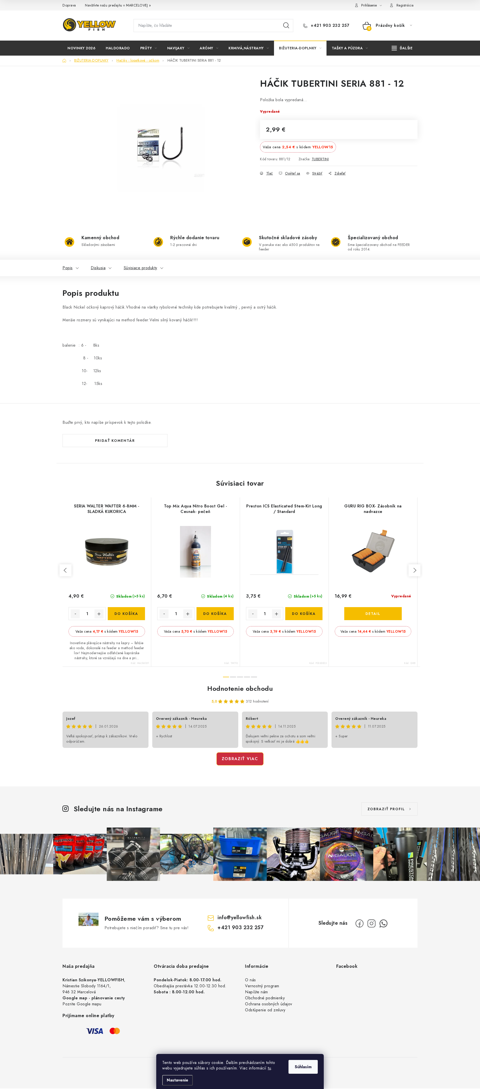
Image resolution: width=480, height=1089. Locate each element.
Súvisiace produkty (140, 268)
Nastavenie (177, 1080)
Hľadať (286, 25)
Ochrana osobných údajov (268, 1004)
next (414, 570)
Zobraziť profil (386, 808)
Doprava (69, 5)
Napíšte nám (256, 992)
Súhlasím (303, 1067)
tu (269, 1068)
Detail (373, 613)
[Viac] (402, 48)
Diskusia (98, 268)
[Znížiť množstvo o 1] (75, 613)
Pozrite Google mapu (82, 1004)
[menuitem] (81, 48)
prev (66, 570)
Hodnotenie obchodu (240, 688)
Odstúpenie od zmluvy (265, 1010)
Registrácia (405, 5)
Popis (67, 268)
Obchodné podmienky (265, 998)
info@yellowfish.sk (240, 917)
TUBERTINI (320, 159)
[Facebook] (360, 923)
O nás (250, 980)
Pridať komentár (115, 440)
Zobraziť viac (240, 759)
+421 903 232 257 (329, 25)
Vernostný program (262, 986)
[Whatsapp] (384, 923)
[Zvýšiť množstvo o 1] (99, 613)
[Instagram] (372, 923)
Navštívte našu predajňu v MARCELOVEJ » (118, 5)
